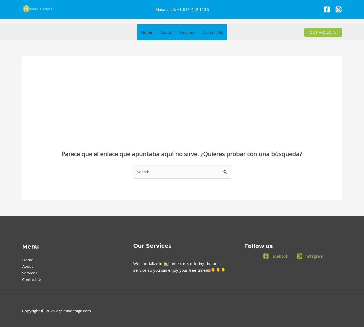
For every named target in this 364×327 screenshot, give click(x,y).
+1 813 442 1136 (193, 9)
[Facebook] (326, 9)
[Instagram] (338, 9)
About (165, 32)
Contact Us (213, 32)
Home (146, 32)
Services (187, 32)
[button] (323, 32)
